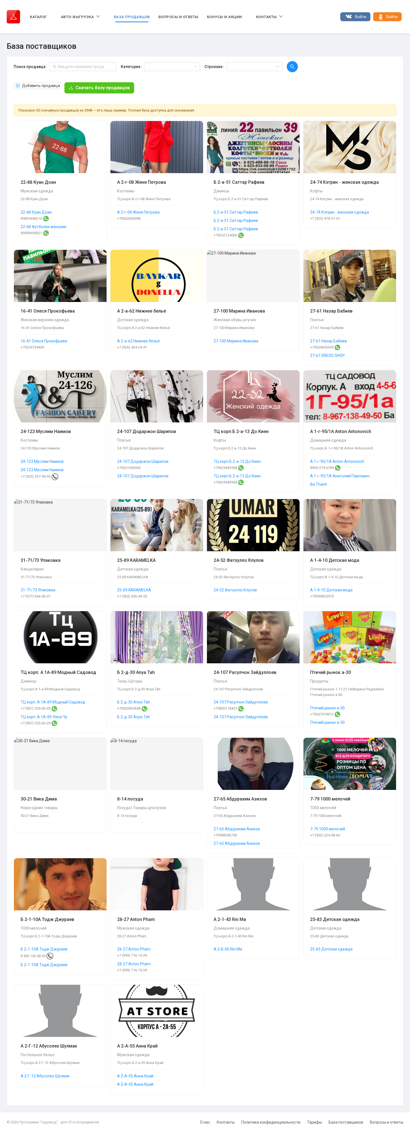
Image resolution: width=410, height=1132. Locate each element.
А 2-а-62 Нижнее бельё (138, 341)
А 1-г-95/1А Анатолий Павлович (340, 476)
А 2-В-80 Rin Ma (228, 949)
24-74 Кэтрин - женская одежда (339, 212)
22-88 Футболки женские (43, 226)
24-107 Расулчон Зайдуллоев (241, 702)
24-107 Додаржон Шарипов (142, 461)
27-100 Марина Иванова (236, 341)
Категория (130, 66)
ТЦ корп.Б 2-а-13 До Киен (237, 461)
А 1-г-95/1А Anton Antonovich (337, 461)
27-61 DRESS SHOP (327, 355)
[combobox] (170, 66)
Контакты (226, 1122)
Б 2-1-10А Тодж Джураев (44, 949)
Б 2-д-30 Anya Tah (133, 702)
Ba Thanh (318, 484)
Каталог (38, 17)
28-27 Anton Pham (134, 949)
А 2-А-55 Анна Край (135, 1076)
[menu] (176, 17)
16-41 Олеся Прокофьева (44, 341)
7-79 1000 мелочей (327, 829)
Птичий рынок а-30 (327, 708)
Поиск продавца (29, 66)
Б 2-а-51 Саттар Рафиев (236, 212)
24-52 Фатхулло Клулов (235, 590)
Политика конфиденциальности (270, 1122)
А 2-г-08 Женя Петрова (138, 212)
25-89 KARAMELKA (134, 590)
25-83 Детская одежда (331, 949)
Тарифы (314, 1122)
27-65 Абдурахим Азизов (237, 829)
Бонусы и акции (224, 17)
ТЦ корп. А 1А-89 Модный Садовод (53, 702)
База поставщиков (346, 1122)
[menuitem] (38, 17)
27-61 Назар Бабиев (328, 341)
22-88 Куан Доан (36, 212)
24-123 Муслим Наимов (42, 461)
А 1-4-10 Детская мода (331, 590)
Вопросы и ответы (178, 17)
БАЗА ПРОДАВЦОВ (132, 17)
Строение (213, 66)
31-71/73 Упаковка (38, 590)
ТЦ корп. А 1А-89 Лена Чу (44, 717)
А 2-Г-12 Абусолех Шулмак (45, 1076)
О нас (205, 1122)
